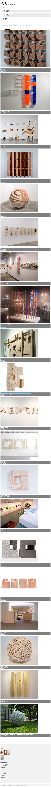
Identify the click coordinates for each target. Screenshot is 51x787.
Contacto (5, 19)
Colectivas (7, 11)
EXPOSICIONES (3, 762)
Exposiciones (5, 9)
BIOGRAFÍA (2, 775)
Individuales (7, 10)
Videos (6, 16)
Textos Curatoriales (9, 14)
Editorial (4, 12)
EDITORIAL (2, 767)
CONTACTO (2, 777)
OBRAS (1, 748)
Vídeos (4, 773)
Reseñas (7, 15)
